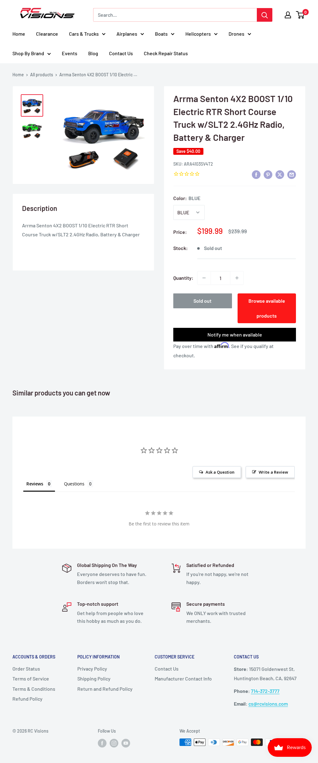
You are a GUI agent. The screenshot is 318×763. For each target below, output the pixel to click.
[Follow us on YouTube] (125, 742)
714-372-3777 (265, 691)
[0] (300, 15)
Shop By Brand (28, 53)
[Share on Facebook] (256, 174)
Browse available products (266, 308)
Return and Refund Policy (105, 689)
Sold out (202, 301)
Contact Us (121, 53)
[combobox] (175, 15)
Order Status (26, 669)
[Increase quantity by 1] (236, 277)
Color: (186, 198)
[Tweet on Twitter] (279, 174)
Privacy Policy (92, 669)
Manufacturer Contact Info (183, 678)
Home (18, 34)
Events (69, 53)
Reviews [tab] (34, 484)
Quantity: (183, 278)
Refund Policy (27, 699)
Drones (236, 34)
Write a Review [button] (273, 472)
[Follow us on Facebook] (102, 742)
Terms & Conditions (33, 689)
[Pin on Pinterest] (268, 174)
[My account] (288, 14)
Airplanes (126, 34)
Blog (93, 53)
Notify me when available (234, 334)
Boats (161, 34)
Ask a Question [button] (220, 472)
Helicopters (198, 34)
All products (41, 74)
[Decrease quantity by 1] (204, 277)
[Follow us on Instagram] (114, 742)
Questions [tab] (74, 484)
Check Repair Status (166, 53)
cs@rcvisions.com (268, 704)
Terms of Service (30, 678)
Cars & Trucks (84, 34)
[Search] (264, 15)
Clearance (47, 34)
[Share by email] (291, 174)
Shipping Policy (94, 678)
